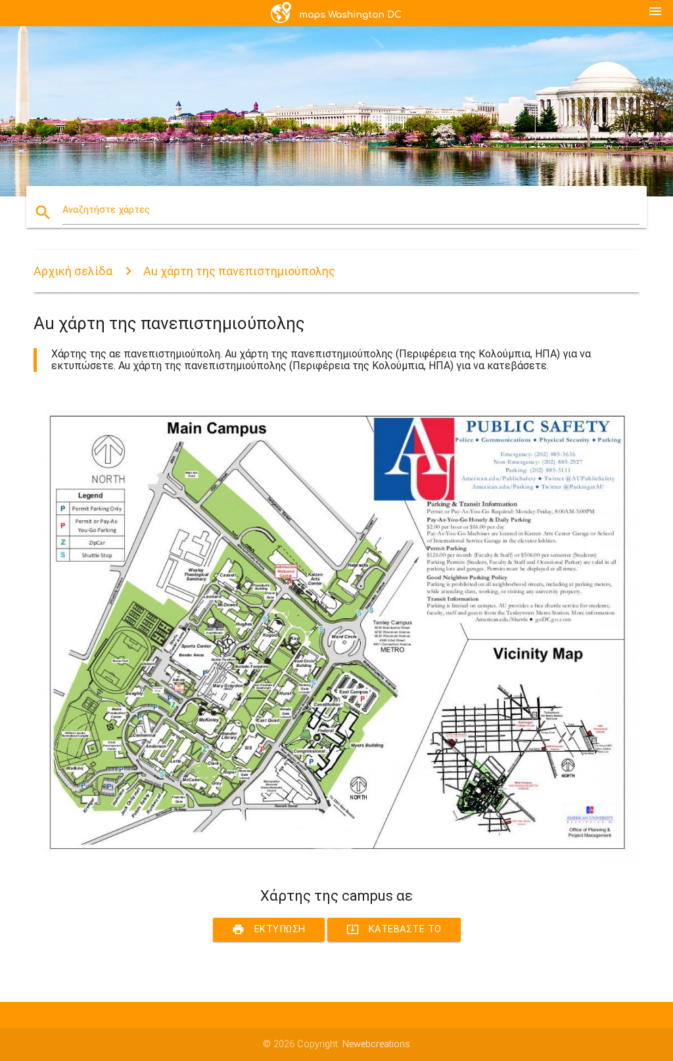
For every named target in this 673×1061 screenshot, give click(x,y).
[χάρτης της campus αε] (336, 863)
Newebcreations (376, 1044)
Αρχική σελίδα (73, 271)
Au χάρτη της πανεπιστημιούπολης (239, 271)
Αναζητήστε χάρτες (106, 209)
